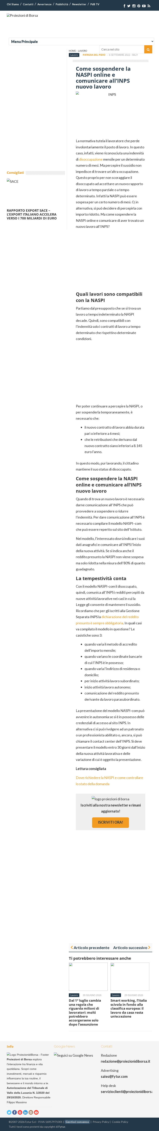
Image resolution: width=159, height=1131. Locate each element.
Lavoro (74, 55)
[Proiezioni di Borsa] (22, 15)
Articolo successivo (130, 947)
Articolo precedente (91, 947)
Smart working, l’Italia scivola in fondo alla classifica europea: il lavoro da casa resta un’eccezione (129, 1008)
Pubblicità (62, 4)
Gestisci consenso (77, 1121)
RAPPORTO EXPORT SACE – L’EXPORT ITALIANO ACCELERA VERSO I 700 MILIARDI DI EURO (32, 214)
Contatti (28, 4)
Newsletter (79, 4)
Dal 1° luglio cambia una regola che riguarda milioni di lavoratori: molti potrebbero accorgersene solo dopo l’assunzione (85, 1012)
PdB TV (94, 4)
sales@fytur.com (114, 1076)
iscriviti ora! (110, 822)
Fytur (61, 1126)
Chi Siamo (13, 4)
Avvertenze (44, 4)
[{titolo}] (124, 6)
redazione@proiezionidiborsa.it (125, 1061)
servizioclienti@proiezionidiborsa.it (128, 1091)
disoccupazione (91, 159)
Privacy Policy (101, 1121)
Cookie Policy (120, 1121)
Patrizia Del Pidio (94, 55)
